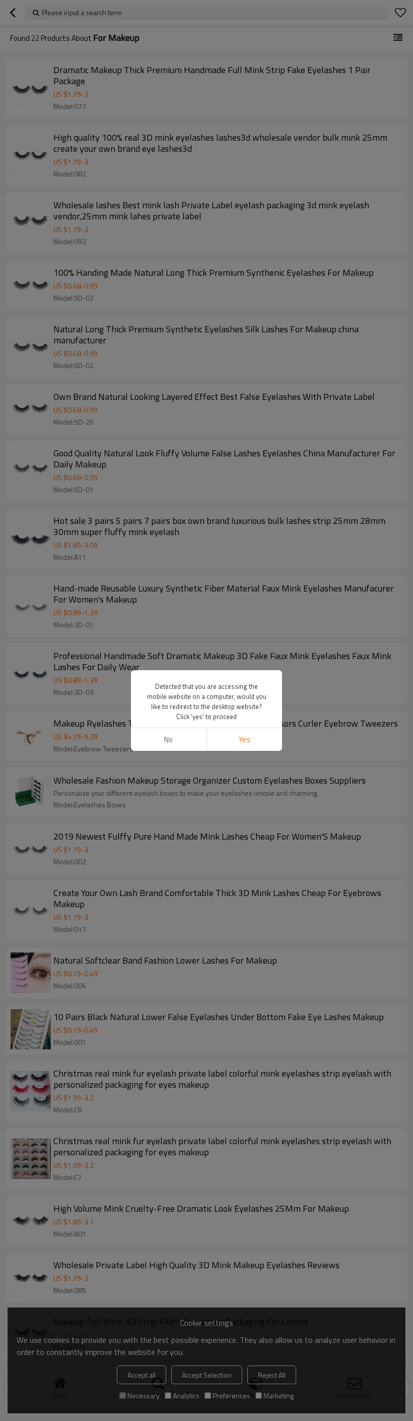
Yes (244, 739)
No (168, 739)
